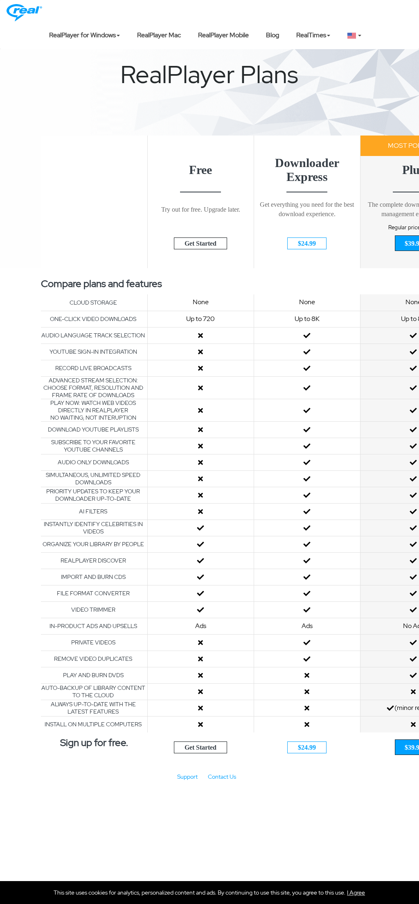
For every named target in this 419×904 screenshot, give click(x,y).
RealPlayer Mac (159, 35)
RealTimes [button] (311, 35)
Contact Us (222, 776)
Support (187, 776)
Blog (272, 35)
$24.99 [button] (307, 243)
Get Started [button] (200, 243)
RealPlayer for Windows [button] (82, 35)
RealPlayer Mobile (223, 35)
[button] (356, 892)
